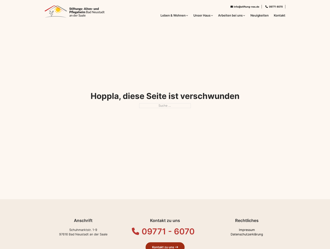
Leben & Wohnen (173, 15)
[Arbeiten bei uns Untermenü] (244, 15)
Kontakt (279, 15)
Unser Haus (202, 15)
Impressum (247, 230)
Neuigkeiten (259, 15)
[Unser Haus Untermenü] (212, 15)
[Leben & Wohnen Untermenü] (187, 15)
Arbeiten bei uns (230, 15)
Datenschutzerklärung (247, 234)
